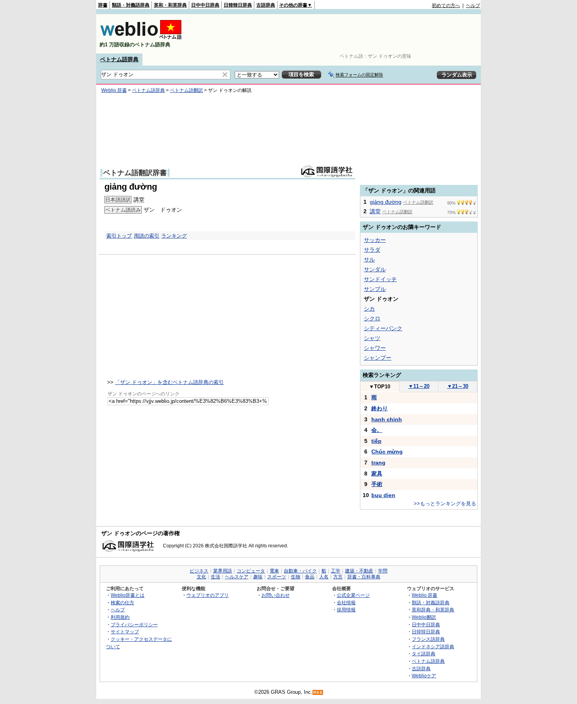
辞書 (103, 5)
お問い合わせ (275, 595)
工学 (335, 571)
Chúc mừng (387, 451)
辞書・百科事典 (363, 576)
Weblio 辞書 (114, 90)
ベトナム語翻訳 (186, 90)
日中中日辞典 (205, 5)
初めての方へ (446, 5)
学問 (382, 571)
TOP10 (379, 386)
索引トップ (119, 236)
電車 (274, 571)
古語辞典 (265, 5)
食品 (309, 576)
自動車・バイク (300, 571)
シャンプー (377, 358)
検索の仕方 (122, 602)
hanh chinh (386, 419)
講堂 (138, 199)
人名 (324, 576)
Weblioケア (424, 675)
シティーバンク (383, 328)
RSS (318, 692)
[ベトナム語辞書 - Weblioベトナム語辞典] (141, 38)
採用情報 (346, 609)
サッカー (375, 240)
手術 (376, 484)
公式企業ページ (353, 595)
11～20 (418, 386)
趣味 (258, 576)
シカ (369, 308)
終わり (379, 408)
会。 (376, 430)
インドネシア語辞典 (433, 646)
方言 (338, 576)
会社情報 (346, 602)
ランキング (174, 236)
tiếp (376, 441)
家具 (376, 473)
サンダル (375, 269)
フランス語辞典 (428, 639)
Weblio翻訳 (424, 617)
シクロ (372, 318)
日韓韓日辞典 (238, 5)
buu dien (383, 495)
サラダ (372, 250)
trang (378, 462)
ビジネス (199, 571)
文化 (201, 576)
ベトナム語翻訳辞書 (135, 173)
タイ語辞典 (423, 653)
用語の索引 (146, 236)
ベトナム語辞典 (119, 59)
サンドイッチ (380, 279)
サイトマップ (125, 631)
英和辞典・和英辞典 (433, 609)
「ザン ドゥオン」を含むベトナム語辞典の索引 (169, 382)
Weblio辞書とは (127, 595)
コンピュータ (251, 571)
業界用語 (222, 571)
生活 (215, 576)
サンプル (375, 289)
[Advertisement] (337, 33)
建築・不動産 (359, 571)
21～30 (457, 386)
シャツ (372, 338)
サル (369, 259)
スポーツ (276, 576)
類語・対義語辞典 (131, 5)
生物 (295, 576)
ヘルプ (473, 5)
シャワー (375, 348)
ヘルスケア (236, 576)
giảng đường (386, 202)
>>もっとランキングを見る (445, 504)
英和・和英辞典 (170, 5)
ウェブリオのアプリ (207, 595)
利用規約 (120, 617)
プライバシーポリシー (134, 624)
